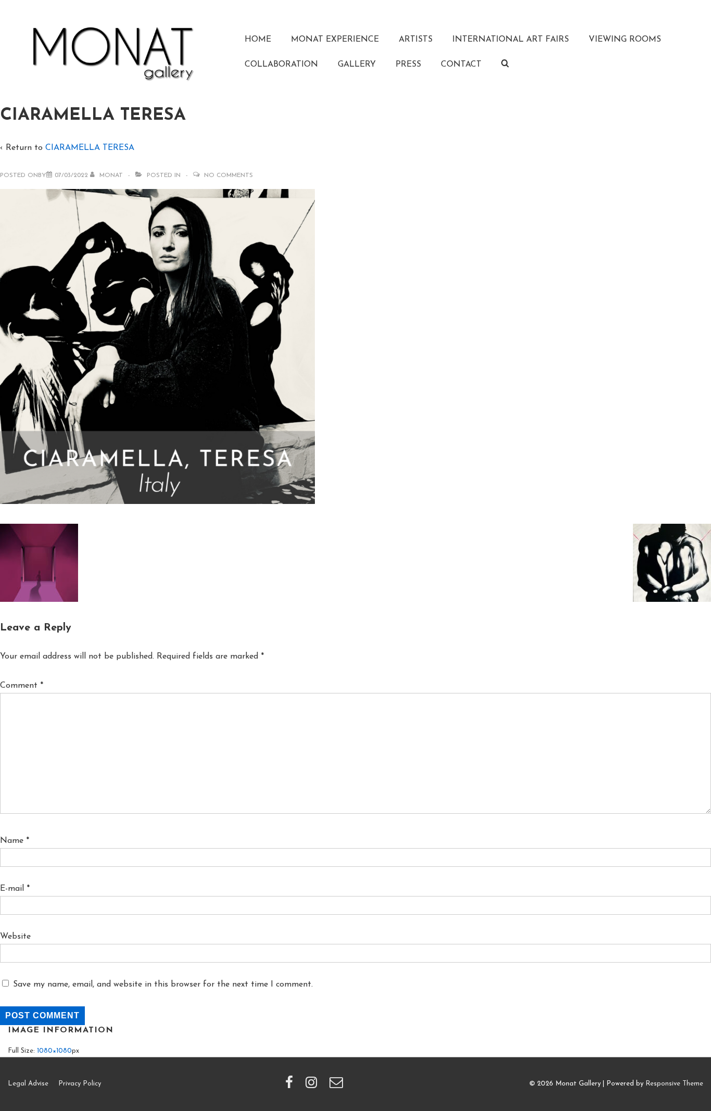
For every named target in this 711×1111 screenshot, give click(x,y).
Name (11, 841)
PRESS (408, 64)
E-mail (12, 889)
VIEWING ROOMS (625, 39)
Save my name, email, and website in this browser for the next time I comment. (163, 984)
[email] (337, 1086)
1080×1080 (54, 1050)
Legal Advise (28, 1083)
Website (15, 936)
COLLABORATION (281, 64)
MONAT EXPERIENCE (335, 39)
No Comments (228, 175)
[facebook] (291, 1086)
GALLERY (357, 64)
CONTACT (461, 64)
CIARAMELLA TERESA (89, 148)
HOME (258, 39)
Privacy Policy (79, 1083)
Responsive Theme (674, 1083)
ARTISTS (416, 39)
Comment (21, 685)
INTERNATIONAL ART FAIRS (510, 39)
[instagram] (314, 1086)
